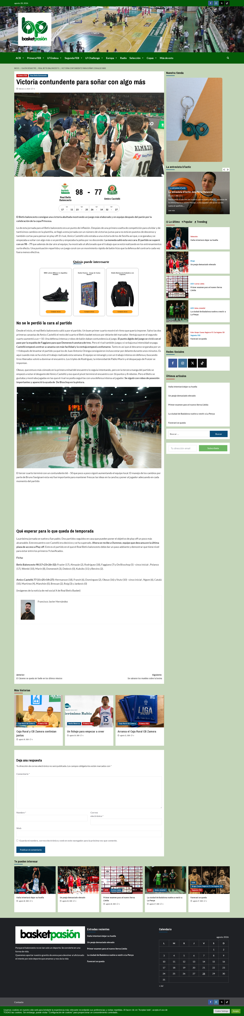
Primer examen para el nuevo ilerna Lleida (188, 404)
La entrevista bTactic (177, 188)
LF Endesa (52, 57)
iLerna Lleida (199, 284)
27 (194, 973)
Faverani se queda (198, 338)
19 (184, 967)
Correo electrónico (97, 814)
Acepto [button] (236, 1011)
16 (223, 961)
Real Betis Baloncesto (38, 75)
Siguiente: (145, 676)
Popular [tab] (187, 222)
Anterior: (39, 676)
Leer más (171, 210)
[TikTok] (227, 3)
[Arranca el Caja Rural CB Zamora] (140, 711)
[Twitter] (221, 3)
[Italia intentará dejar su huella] (177, 238)
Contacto (18, 1002)
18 (174, 967)
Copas (150, 57)
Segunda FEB (72, 57)
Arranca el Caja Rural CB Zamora (137, 731)
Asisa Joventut (199, 308)
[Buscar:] (189, 434)
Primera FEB (34, 57)
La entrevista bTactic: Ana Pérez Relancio (190, 192)
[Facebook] (210, 3)
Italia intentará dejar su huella (204, 240)
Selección (134, 57)
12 (184, 961)
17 (164, 967)
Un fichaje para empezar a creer (85, 731)
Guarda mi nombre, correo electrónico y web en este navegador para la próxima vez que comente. (68, 840)
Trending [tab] (201, 222)
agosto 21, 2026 (125, 735)
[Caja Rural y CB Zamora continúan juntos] (38, 711)
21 (203, 967)
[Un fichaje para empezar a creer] (89, 711)
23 (223, 967)
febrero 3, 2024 (24, 89)
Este (192, 332)
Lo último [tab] (174, 222)
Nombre (21, 812)
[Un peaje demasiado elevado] (177, 262)
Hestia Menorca (74, 723)
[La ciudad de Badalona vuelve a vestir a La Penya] (177, 311)
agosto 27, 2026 (154, 904)
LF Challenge (92, 57)
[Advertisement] (89, 505)
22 (213, 967)
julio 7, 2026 (174, 196)
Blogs (192, 261)
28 (203, 973)
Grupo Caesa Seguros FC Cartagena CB (209, 332)
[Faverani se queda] (177, 335)
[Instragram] (216, 3)
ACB (18, 57)
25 (174, 973)
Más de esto (166, 57)
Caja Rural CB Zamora (26, 723)
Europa (110, 57)
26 (184, 973)
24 (164, 973)
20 (194, 967)
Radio (123, 57)
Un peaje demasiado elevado (203, 264)
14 (203, 961)
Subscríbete (213, 448)
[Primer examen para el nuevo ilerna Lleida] (177, 286)
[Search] (228, 57)
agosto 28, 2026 (24, 901)
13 (194, 961)
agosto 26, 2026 (24, 739)
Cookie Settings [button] (221, 1011)
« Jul (161, 985)
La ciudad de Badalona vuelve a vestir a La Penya (191, 413)
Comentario (23, 774)
